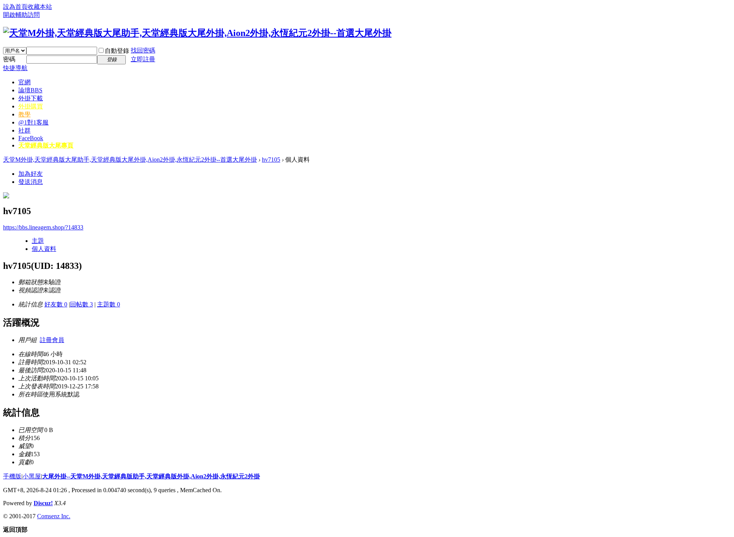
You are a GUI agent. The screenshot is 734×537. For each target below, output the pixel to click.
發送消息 (30, 181)
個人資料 (44, 249)
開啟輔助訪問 (21, 14)
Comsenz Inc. (53, 516)
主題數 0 (108, 304)
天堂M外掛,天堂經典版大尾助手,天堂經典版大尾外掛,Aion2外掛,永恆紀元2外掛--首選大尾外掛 (130, 159)
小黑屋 (32, 476)
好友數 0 (55, 304)
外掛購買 (30, 106)
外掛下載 (30, 98)
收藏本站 (40, 6)
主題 (38, 240)
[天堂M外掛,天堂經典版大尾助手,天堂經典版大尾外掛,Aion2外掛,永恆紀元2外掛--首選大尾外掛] (197, 33)
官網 (24, 82)
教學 (24, 114)
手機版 (12, 476)
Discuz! (43, 503)
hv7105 (271, 159)
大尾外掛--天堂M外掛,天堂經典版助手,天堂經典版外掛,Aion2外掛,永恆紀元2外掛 (151, 476)
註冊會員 (52, 340)
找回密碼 (143, 50)
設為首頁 (15, 6)
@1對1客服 (33, 122)
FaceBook (30, 138)
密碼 (9, 59)
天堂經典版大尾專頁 (45, 145)
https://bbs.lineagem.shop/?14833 (43, 227)
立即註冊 (143, 59)
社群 (24, 130)
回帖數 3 (81, 304)
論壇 (30, 90)
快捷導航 (15, 68)
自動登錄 (117, 50)
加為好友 (30, 173)
